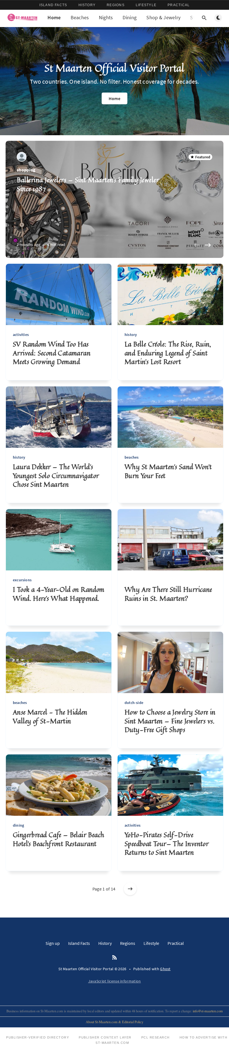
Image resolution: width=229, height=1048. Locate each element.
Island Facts (53, 5)
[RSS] (114, 957)
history (131, 334)
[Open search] (204, 17)
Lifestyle (146, 5)
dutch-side (134, 702)
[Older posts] (130, 888)
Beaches (80, 17)
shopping (26, 170)
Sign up (53, 943)
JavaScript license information (114, 981)
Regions (116, 5)
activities (21, 334)
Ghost (165, 968)
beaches (132, 457)
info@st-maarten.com (208, 1011)
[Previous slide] (196, 245)
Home (54, 17)
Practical (179, 5)
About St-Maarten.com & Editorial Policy (114, 1022)
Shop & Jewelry (163, 17)
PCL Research (155, 1037)
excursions (22, 579)
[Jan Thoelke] (22, 157)
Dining (130, 17)
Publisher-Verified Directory (37, 1037)
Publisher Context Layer (105, 1037)
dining (18, 825)
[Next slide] (207, 245)
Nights (106, 17)
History (87, 5)
